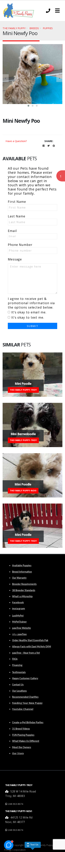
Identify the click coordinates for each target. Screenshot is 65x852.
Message (15, 259)
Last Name (16, 216)
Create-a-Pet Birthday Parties (27, 722)
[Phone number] (48, 11)
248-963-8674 (15, 803)
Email (12, 231)
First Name (17, 201)
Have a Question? (16, 141)
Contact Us (18, 685)
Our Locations (19, 691)
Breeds (34, 28)
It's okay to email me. (28, 312)
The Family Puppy (14, 28)
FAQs (15, 659)
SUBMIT (32, 326)
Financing (17, 665)
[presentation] (6, 78)
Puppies (48, 28)
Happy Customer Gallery (25, 678)
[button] (57, 10)
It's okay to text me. (27, 317)
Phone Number (20, 245)
